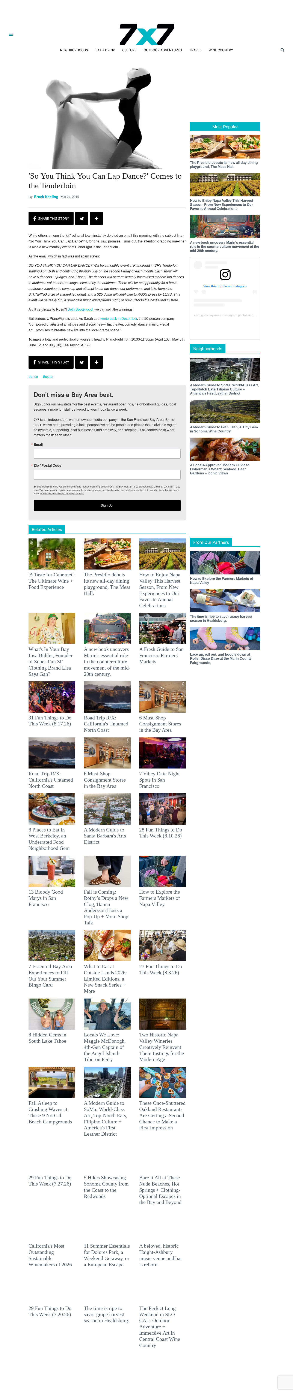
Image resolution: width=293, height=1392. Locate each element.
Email (89, 677)
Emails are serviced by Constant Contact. (168, 726)
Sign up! (146, 738)
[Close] (209, 642)
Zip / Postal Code (99, 698)
